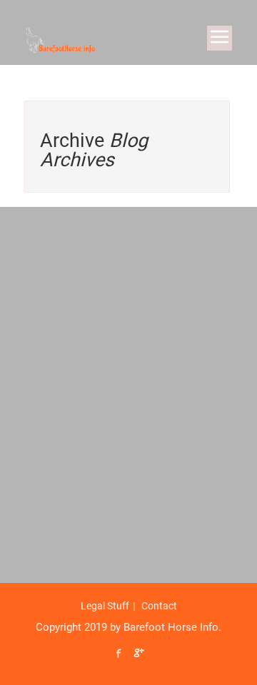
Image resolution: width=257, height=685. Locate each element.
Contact (159, 606)
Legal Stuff (105, 606)
